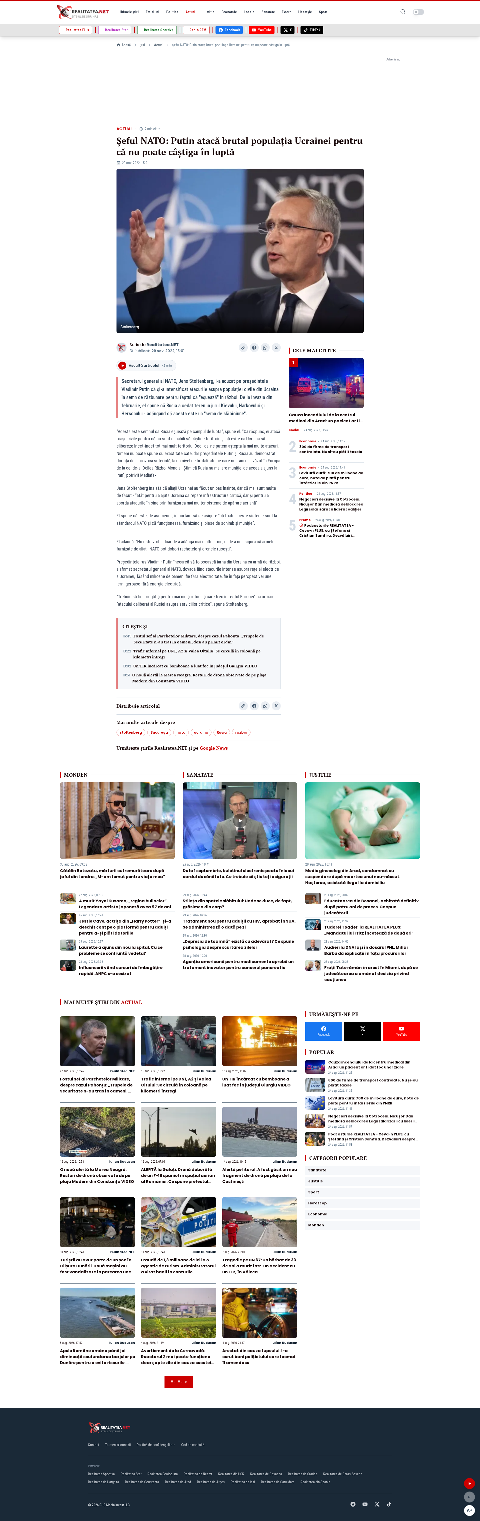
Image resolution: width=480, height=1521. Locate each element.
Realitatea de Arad (178, 1482)
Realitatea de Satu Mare (277, 1482)
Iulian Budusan (203, 1071)
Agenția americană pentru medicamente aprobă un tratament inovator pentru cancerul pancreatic (238, 965)
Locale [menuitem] (249, 12)
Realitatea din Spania (315, 1482)
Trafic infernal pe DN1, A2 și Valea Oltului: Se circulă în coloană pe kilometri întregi (197, 654)
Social (294, 430)
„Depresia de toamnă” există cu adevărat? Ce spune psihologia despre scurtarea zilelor (238, 944)
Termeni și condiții (118, 1445)
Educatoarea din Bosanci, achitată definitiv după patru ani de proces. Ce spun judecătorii (371, 907)
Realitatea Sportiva (101, 1474)
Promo (305, 520)
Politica (305, 494)
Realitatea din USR (231, 1474)
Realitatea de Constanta (142, 1482)
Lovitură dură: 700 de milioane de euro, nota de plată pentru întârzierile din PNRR (331, 478)
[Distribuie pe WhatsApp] (265, 347)
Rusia (222, 732)
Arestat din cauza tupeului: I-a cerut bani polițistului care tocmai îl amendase (258, 1357)
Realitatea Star (131, 1474)
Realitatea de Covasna (266, 1474)
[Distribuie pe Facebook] (254, 347)
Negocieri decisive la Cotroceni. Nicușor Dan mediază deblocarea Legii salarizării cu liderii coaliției (331, 504)
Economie (307, 441)
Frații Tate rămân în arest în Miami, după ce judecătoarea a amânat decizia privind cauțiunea (371, 974)
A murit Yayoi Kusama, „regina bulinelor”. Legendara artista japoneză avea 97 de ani (125, 904)
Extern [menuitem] (286, 12)
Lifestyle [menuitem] (305, 12)
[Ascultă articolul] (469, 1483)
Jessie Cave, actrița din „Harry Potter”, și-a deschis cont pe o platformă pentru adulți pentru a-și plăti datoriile (125, 927)
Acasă (126, 45)
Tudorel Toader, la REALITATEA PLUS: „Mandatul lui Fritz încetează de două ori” (369, 930)
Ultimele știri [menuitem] (128, 12)
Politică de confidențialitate (156, 1445)
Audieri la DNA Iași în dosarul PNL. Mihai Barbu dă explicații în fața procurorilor (366, 950)
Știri (142, 45)
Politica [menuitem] (172, 12)
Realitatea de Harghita (103, 1482)
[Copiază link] (243, 347)
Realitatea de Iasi (243, 1482)
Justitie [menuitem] (208, 12)
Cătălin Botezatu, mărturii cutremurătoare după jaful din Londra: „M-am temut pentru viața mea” (112, 874)
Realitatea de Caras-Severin (342, 1474)
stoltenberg (131, 732)
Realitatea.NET (162, 345)
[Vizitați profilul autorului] (121, 348)
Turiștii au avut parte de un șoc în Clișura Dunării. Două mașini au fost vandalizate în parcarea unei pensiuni (96, 1269)
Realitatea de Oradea (302, 1474)
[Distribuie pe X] (276, 347)
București (159, 732)
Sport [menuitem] (323, 12)
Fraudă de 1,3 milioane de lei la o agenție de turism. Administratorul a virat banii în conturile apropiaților (178, 1269)
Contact (93, 1445)
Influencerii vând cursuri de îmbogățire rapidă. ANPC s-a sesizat (120, 971)
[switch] (418, 12)
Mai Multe (178, 1381)
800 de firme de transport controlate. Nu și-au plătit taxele (330, 449)
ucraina (201, 732)
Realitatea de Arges (211, 1482)
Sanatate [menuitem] (268, 12)
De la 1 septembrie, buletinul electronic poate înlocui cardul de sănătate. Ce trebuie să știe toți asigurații (238, 874)
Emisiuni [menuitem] (152, 12)
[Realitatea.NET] (83, 12)
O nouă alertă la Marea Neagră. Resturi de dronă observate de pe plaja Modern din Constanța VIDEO (199, 678)
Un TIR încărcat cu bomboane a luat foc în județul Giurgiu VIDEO (195, 666)
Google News (214, 748)
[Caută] (403, 12)
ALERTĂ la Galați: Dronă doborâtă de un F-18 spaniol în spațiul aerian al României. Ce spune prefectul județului (178, 1178)
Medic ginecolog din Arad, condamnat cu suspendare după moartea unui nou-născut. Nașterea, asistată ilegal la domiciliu (352, 877)
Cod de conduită (192, 1445)
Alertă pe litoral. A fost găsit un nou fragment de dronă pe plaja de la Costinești (259, 1175)
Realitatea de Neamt (198, 1474)
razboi (241, 732)
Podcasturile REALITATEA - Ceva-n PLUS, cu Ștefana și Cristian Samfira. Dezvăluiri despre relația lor (326, 533)
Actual (158, 45)
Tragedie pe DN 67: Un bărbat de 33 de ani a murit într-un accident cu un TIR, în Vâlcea (259, 1266)
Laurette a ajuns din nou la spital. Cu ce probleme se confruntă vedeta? (120, 950)
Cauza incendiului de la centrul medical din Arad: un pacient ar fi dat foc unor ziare (324, 421)
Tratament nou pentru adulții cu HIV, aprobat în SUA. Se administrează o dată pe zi (239, 924)
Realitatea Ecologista (163, 1474)
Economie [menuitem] (229, 12)
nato (181, 732)
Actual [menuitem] (191, 12)
